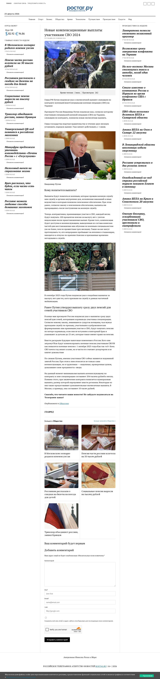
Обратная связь (20, 3)
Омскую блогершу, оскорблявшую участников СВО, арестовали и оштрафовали (133, 219)
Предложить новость (37, 3)
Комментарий (49, 561)
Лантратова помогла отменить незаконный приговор (137, 33)
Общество (59, 19)
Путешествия (94, 19)
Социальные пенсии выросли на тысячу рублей (17, 98)
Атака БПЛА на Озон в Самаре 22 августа (137, 131)
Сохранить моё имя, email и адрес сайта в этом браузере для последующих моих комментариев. (78, 621)
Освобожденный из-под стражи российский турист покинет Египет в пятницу (138, 182)
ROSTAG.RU (101, 666)
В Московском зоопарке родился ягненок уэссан (20, 46)
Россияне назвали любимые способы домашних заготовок (18, 204)
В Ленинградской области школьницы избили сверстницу (138, 147)
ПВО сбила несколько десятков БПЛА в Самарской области (135, 114)
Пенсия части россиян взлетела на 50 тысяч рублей (19, 62)
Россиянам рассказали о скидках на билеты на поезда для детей (20, 80)
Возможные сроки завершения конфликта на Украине (137, 51)
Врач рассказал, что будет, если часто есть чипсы (19, 186)
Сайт (46, 607)
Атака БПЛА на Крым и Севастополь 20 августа (137, 200)
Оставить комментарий (15, 54)
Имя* (46, 590)
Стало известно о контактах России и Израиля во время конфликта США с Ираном (135, 93)
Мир (130, 19)
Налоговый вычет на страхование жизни (18, 170)
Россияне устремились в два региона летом (137, 164)
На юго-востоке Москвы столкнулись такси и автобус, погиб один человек (138, 71)
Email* (46, 598)
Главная (32, 19)
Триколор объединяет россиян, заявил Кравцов (20, 115)
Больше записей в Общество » (105, 421)
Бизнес (49, 19)
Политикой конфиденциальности (20, 677)
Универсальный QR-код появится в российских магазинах (19, 132)
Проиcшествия (109, 19)
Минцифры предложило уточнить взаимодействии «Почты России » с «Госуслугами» (21, 152)
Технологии (80, 19)
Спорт (40, 19)
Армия (69, 19)
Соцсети (121, 19)
